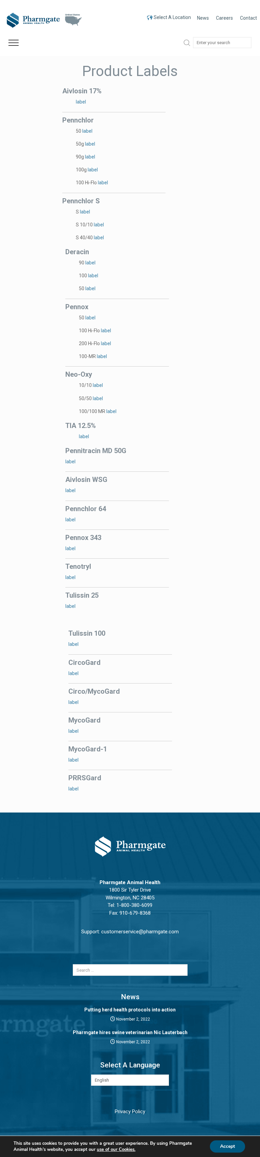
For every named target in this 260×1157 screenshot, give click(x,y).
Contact (248, 18)
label (81, 102)
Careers (224, 18)
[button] (13, 43)
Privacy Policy (130, 1111)
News (203, 18)
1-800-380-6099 (134, 905)
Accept (227, 1146)
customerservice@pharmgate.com (140, 932)
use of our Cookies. (116, 1149)
